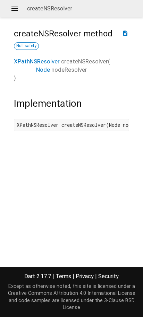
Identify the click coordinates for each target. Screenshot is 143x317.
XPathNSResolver (37, 61)
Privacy (85, 276)
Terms (63, 276)
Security (108, 276)
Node (43, 69)
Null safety (26, 45)
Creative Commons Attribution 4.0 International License (71, 293)
